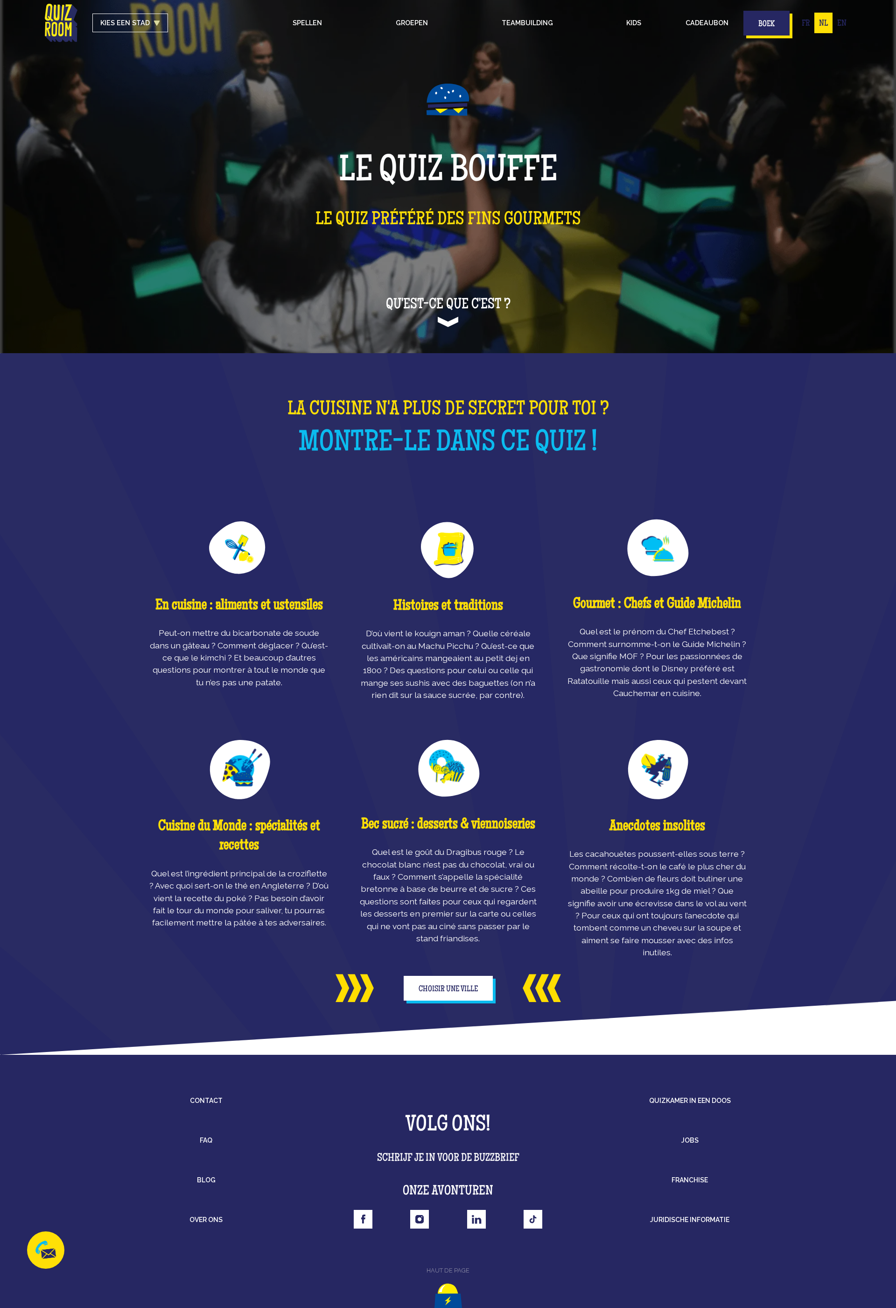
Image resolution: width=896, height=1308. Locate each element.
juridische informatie (689, 1219)
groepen (412, 23)
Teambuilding (527, 23)
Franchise (690, 1180)
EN (842, 23)
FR (806, 23)
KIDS (633, 23)
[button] (307, 23)
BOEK (766, 24)
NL (823, 23)
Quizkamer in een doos (690, 1100)
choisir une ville (448, 989)
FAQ (206, 1140)
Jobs (690, 1140)
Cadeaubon (707, 23)
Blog (206, 1180)
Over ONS (206, 1219)
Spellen (307, 23)
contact (206, 1100)
